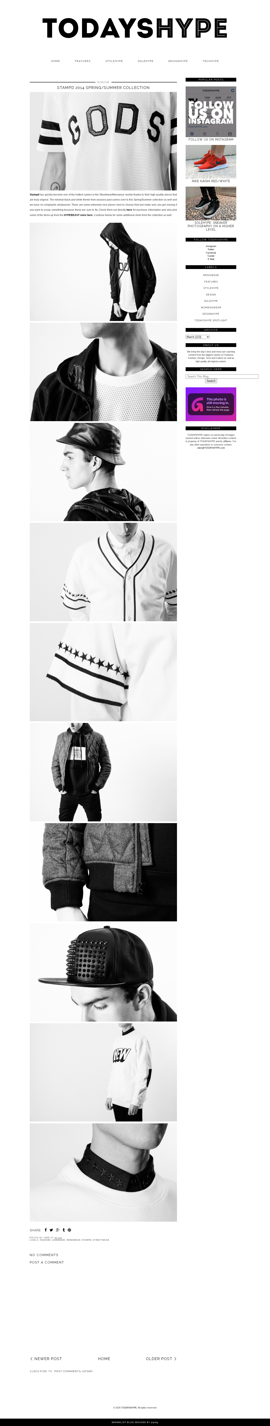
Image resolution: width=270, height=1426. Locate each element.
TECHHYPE (211, 61)
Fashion (45, 1240)
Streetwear (101, 1240)
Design (211, 294)
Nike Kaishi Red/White (211, 181)
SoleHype (211, 301)
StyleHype (211, 288)
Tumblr (211, 256)
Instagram (211, 246)
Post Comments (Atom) (73, 1371)
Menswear (73, 1240)
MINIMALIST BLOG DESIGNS (129, 1422)
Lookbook (58, 1240)
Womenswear (211, 307)
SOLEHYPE (146, 61)
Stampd (34, 194)
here (129, 209)
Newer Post (48, 1358)
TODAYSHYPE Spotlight (210, 320)
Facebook (211, 252)
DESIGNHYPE (178, 61)
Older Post (159, 1358)
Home (55, 61)
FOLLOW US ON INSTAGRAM (211, 139)
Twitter (211, 249)
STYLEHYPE (114, 61)
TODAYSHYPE (129, 1407)
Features (83, 61)
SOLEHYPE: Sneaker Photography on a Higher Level (211, 226)
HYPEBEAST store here (78, 215)
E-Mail (211, 259)
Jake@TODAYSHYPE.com (211, 448)
